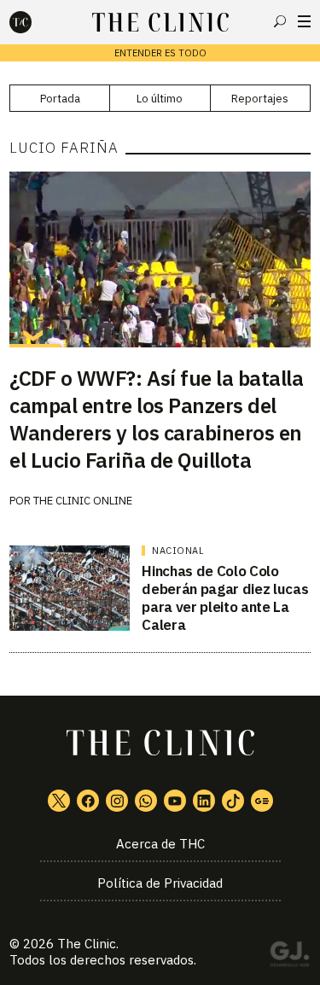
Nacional (178, 551)
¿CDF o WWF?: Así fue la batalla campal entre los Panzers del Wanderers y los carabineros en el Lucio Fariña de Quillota (156, 419)
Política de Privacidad (160, 883)
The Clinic (86, 943)
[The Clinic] (35, 22)
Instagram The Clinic (117, 801)
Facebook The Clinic (88, 801)
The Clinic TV (175, 801)
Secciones (304, 21)
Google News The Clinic (262, 801)
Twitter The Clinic (59, 801)
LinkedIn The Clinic (204, 801)
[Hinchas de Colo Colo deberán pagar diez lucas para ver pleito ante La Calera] (69, 588)
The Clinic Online (82, 500)
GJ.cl (289, 956)
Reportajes (259, 98)
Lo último (160, 98)
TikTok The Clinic (233, 801)
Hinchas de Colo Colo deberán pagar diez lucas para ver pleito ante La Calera (225, 598)
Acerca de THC (160, 844)
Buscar (280, 21)
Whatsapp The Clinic (146, 801)
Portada (60, 98)
